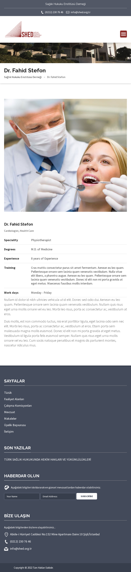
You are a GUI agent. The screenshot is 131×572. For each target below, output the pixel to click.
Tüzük (8, 393)
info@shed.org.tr (80, 12)
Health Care (27, 230)
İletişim (9, 431)
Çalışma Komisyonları (18, 405)
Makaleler (10, 418)
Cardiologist (11, 230)
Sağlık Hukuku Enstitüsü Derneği (23, 77)
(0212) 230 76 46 (54, 12)
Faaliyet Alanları (14, 399)
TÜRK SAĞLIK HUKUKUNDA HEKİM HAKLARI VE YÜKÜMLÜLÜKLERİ (47, 459)
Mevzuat (9, 412)
